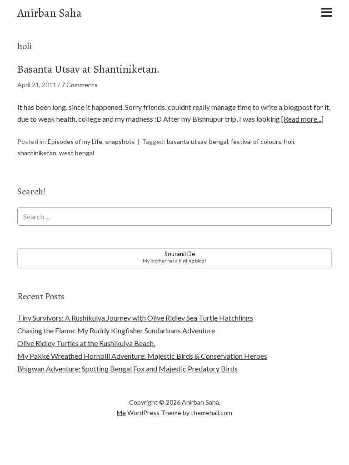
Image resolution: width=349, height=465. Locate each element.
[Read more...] (302, 118)
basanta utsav (186, 141)
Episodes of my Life (75, 141)
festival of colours (256, 141)
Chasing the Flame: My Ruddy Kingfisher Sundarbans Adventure (116, 330)
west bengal (76, 153)
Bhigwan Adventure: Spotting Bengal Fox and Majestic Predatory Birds (127, 368)
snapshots (120, 141)
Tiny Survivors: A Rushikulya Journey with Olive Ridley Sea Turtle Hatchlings (135, 317)
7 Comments (79, 85)
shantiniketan (36, 153)
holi (289, 141)
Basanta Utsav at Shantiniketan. (88, 69)
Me (121, 412)
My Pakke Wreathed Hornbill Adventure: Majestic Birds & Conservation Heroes (142, 355)
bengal (218, 141)
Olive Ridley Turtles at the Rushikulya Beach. (86, 343)
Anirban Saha (49, 13)
